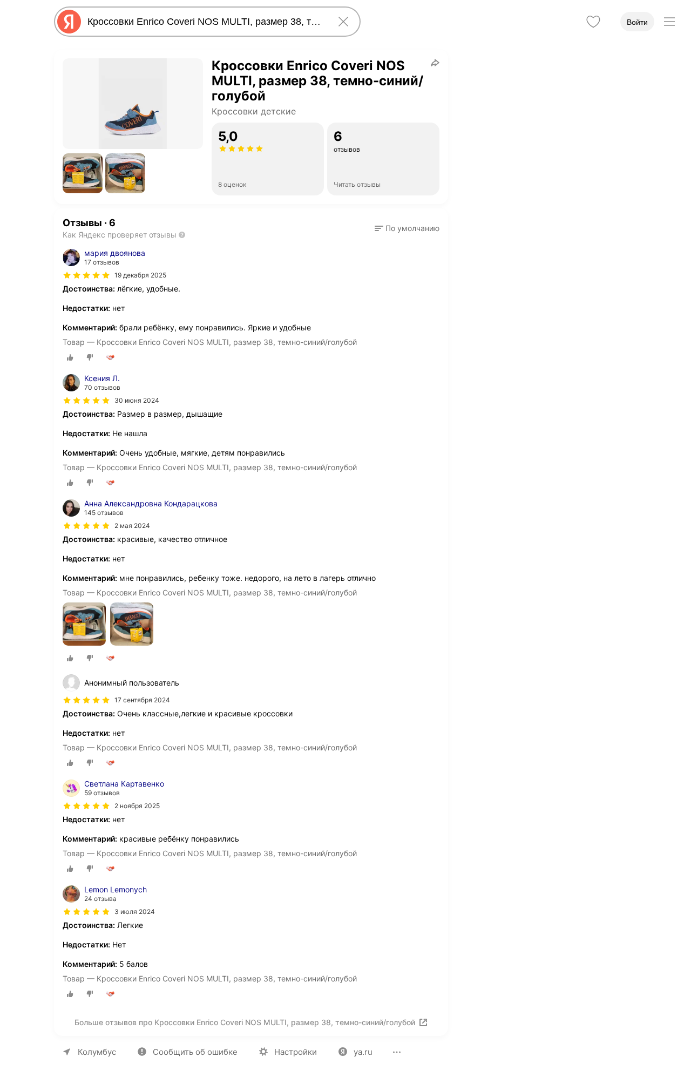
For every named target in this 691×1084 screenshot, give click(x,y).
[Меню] (669, 21)
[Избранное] (593, 21)
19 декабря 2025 (140, 275)
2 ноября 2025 (137, 806)
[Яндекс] (69, 21)
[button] (83, 173)
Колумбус (97, 1052)
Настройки (295, 1052)
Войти (637, 22)
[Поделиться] (435, 62)
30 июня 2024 (136, 400)
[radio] (70, 357)
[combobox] (205, 22)
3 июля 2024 (134, 911)
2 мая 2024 (132, 525)
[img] (86, 275)
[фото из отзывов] (84, 624)
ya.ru (363, 1052)
